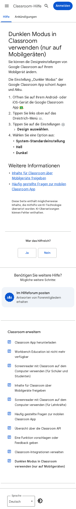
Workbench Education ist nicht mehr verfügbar (40, 354)
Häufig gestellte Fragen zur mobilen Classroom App (39, 416)
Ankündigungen (26, 17)
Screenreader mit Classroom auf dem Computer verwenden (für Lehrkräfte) (40, 402)
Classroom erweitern (24, 332)
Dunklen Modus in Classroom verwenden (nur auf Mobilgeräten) (40, 463)
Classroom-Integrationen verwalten (39, 452)
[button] (7, 6)
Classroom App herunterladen (35, 342)
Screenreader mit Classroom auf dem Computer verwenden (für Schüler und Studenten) (41, 371)
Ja (27, 253)
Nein (47, 253)
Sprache (16, 495)
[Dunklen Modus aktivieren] (40, 501)
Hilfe (6, 17)
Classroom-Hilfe (27, 6)
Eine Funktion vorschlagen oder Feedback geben (36, 440)
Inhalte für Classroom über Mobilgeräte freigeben (33, 388)
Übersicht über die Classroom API (38, 428)
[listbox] (21, 501)
